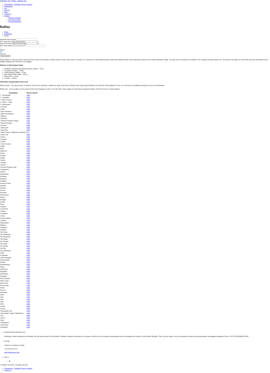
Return (2, 50)
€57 (28, 132)
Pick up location (5, 41)
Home (6, 32)
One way (3, 54)
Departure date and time (8, 39)
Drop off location (5, 43)
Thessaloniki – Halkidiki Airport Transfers (18, 4)
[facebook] (9, 361)
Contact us (7, 14)
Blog (5, 12)
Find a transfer (5, 56)
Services (7, 10)
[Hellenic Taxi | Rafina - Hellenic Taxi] (13, 1)
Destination (8, 34)
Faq (5, 8)
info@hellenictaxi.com (11, 352)
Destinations (8, 6)
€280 (28, 95)
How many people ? (12, 46)
